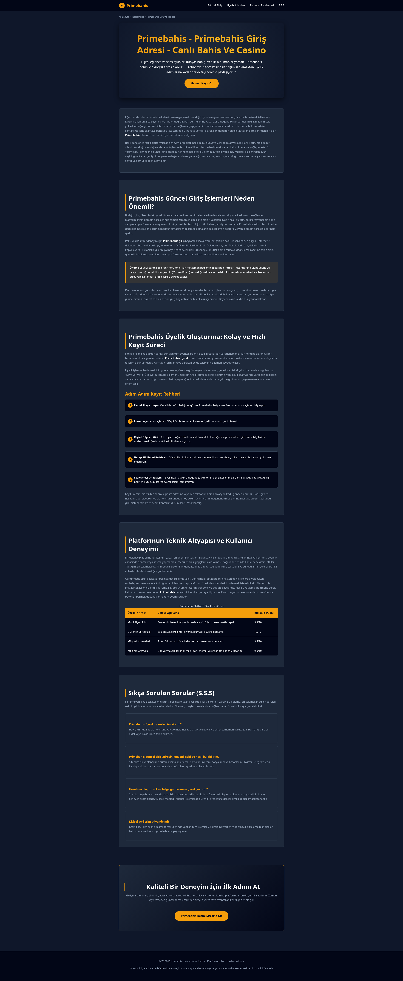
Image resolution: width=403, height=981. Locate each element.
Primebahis (137, 5)
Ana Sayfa (124, 16)
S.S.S (281, 5)
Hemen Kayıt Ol (201, 83)
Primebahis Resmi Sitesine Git (201, 916)
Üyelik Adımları (236, 5)
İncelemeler (138, 16)
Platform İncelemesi (262, 5)
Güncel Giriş (214, 5)
